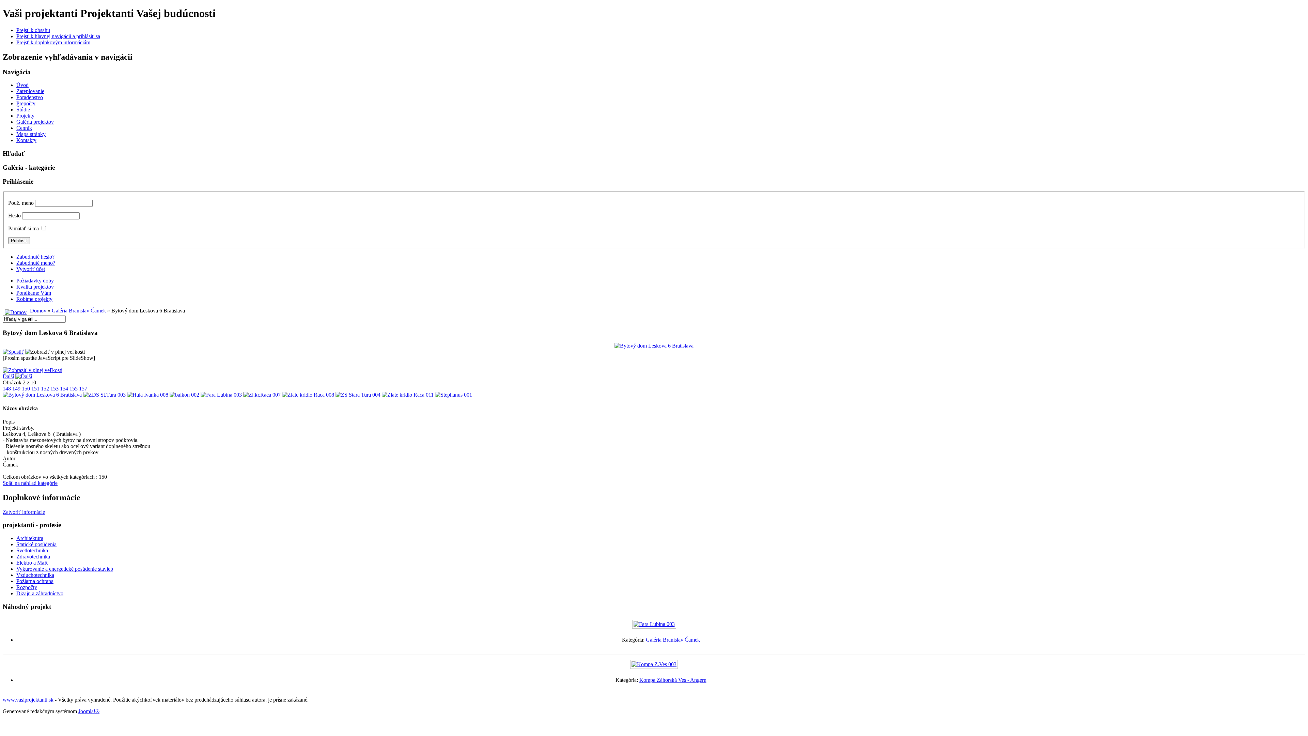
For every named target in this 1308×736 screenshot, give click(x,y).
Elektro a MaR (32, 563)
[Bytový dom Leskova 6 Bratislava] (42, 395)
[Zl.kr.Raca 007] (262, 395)
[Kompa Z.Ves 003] (654, 664)
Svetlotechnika (32, 550)
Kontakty (26, 140)
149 (16, 389)
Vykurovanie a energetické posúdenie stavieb (64, 569)
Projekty (25, 116)
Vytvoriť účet (30, 269)
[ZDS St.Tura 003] (104, 395)
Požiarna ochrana (34, 581)
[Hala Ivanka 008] (147, 395)
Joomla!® (88, 711)
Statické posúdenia (36, 544)
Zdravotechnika (33, 556)
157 (83, 389)
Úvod (22, 85)
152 (45, 389)
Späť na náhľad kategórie (30, 483)
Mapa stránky (31, 134)
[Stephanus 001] (453, 395)
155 (73, 389)
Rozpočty (26, 587)
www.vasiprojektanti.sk (28, 700)
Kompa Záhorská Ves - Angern (672, 680)
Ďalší (8, 376)
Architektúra (29, 538)
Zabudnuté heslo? (35, 257)
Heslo (14, 215)
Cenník (24, 128)
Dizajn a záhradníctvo (39, 593)
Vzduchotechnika (35, 575)
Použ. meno (21, 203)
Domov (38, 310)
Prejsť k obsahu (33, 30)
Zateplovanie (30, 91)
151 (35, 389)
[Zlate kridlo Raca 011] (408, 395)
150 (26, 389)
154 (64, 389)
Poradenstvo (29, 97)
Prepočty (25, 103)
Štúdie (23, 109)
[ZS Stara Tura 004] (358, 395)
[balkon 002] (184, 395)
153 (54, 389)
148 (7, 389)
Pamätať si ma (23, 228)
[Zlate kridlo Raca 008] (308, 395)
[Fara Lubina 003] (221, 395)
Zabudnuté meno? (35, 263)
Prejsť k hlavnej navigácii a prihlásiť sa (58, 36)
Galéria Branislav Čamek (79, 310)
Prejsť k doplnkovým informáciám (53, 42)
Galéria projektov (35, 122)
